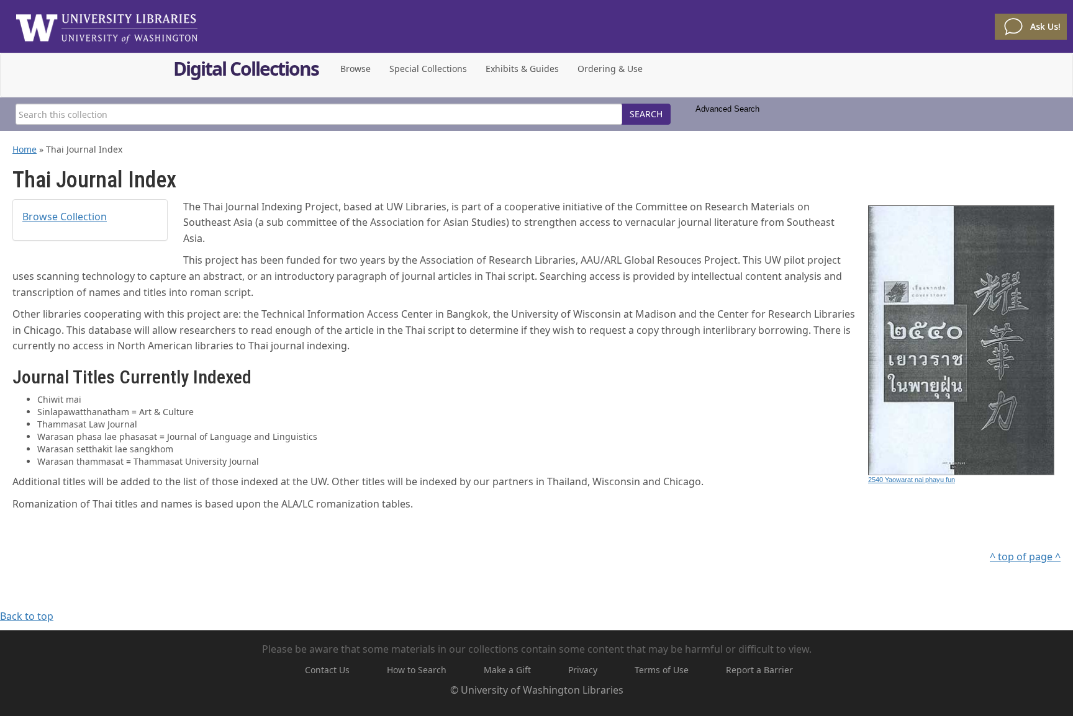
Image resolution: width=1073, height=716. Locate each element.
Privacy (582, 670)
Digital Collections (246, 70)
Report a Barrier (759, 670)
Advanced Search (727, 109)
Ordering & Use (610, 68)
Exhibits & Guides (522, 68)
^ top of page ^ (1025, 556)
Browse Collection (64, 216)
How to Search (416, 670)
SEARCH (646, 114)
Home (24, 149)
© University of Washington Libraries (536, 690)
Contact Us (327, 670)
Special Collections (428, 68)
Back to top (26, 616)
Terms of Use (662, 670)
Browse (355, 68)
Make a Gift (507, 670)
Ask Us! (1045, 26)
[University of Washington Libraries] (107, 25)
